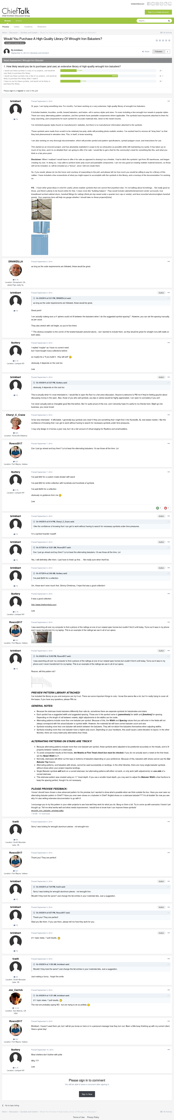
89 (16, 839)
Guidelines (28, 26)
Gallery (16, 26)
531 (16, 461)
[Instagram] (157, 3)
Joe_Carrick (16, 990)
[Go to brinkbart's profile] (7, 52)
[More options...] (169, 101)
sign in (12, 90)
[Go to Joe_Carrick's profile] (16, 998)
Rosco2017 (15, 443)
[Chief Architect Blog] (170, 3)
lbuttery (15, 342)
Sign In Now (87, 1094)
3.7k (16, 360)
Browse (7, 20)
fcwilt (16, 821)
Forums (5, 26)
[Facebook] (148, 3)
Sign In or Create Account (158, 12)
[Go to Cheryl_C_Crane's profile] (16, 423)
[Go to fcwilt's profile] (16, 830)
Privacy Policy (93, 1117)
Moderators (42, 26)
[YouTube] (153, 3)
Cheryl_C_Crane (15, 415)
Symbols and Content (39, 52)
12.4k (16, 1008)
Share (146, 51)
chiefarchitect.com (137, 4)
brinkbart (18, 50)
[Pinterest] (161, 3)
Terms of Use (79, 1117)
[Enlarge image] (70, 356)
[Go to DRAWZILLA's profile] (16, 270)
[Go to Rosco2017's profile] (16, 452)
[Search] (169, 21)
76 (16, 119)
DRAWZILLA (15, 261)
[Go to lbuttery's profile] (16, 351)
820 (16, 433)
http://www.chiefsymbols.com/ (44, 604)
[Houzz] (165, 3)
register (20, 90)
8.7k (16, 279)
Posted (41, 101)
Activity (19, 20)
